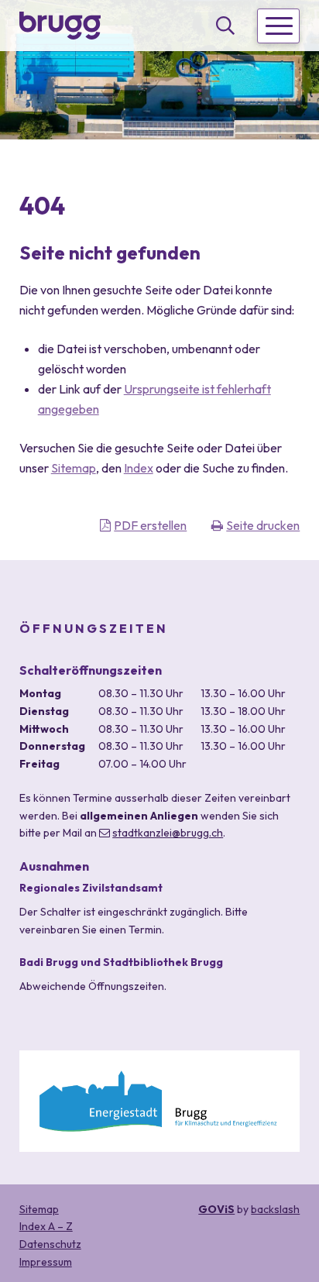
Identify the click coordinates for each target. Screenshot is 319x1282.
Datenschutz (50, 1244)
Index (138, 468)
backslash (275, 1209)
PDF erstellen (150, 525)
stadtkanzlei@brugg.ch (167, 833)
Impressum (45, 1262)
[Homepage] (60, 24)
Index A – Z (46, 1226)
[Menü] (278, 26)
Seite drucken (263, 525)
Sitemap (73, 468)
